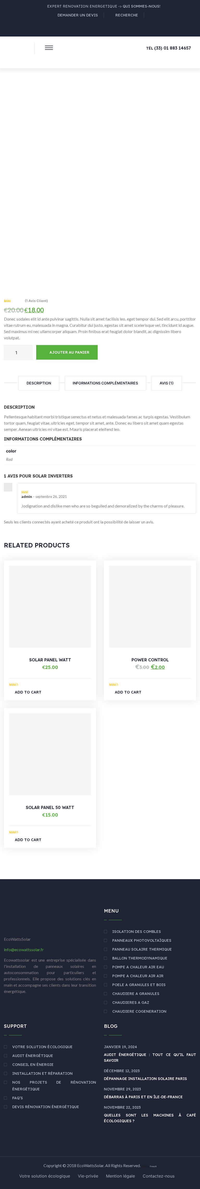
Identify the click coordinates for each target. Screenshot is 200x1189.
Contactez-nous (158, 1176)
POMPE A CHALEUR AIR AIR (138, 976)
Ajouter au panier (69, 352)
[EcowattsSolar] (15, 50)
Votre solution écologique (42, 1047)
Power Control (150, 659)
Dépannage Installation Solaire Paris (145, 1078)
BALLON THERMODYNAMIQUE (139, 958)
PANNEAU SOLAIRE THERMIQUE (142, 949)
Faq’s (17, 1098)
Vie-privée (88, 1176)
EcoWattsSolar (90, 1165)
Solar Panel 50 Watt (50, 807)
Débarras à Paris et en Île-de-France (143, 1097)
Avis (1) (167, 383)
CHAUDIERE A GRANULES (135, 993)
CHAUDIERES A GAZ (130, 1002)
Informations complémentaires (105, 383)
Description (39, 383)
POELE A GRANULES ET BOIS (139, 984)
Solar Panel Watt (50, 659)
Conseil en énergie (33, 1064)
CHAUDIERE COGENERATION (139, 1011)
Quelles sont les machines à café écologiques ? (150, 1118)
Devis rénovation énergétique (45, 1106)
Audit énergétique (32, 1055)
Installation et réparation (42, 1073)
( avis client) (36, 301)
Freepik (153, 1166)
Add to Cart (28, 692)
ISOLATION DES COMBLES (136, 931)
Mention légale (120, 1176)
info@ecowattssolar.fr (24, 949)
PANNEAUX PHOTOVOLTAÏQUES (141, 940)
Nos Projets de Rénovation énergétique (54, 1085)
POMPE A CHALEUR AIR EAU (138, 967)
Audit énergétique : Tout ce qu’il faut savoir (150, 1057)
